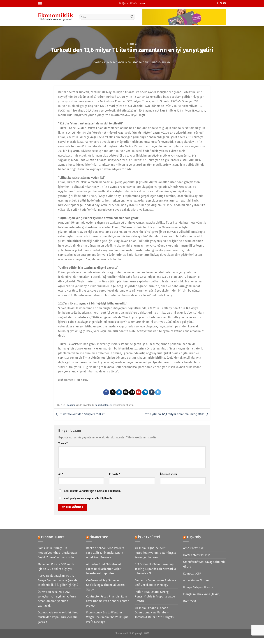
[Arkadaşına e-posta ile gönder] (132, 392)
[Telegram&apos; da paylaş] (158, 392)
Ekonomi (132, 44)
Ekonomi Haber (53, 537)
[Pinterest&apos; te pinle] (139, 392)
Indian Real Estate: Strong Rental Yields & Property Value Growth (155, 596)
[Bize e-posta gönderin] (224, 3)
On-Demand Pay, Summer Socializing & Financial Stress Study (105, 585)
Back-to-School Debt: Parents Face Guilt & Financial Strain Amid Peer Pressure (105, 552)
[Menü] (40, 3)
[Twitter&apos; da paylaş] (119, 392)
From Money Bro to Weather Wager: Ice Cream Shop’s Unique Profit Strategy (107, 617)
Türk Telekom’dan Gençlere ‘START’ (82, 414)
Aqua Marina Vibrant (196, 580)
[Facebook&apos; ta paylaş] (106, 392)
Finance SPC (99, 537)
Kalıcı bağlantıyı (103, 405)
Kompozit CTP (192, 573)
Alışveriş (194, 537)
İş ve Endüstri (149, 537)
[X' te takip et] (221, 3)
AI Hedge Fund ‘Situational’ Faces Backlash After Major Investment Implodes (104, 569)
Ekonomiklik (101, 62)
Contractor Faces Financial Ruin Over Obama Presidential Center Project (107, 601)
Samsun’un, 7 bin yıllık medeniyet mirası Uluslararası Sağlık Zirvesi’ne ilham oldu (57, 552)
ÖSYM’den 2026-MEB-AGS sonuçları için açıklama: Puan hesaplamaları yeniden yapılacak (57, 598)
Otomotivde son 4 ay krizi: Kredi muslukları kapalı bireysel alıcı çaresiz (58, 617)
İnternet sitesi (168, 474)
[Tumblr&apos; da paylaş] (152, 392)
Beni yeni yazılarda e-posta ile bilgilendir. (88, 498)
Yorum (63, 443)
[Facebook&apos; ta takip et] (218, 3)
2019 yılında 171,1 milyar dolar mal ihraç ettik (174, 414)
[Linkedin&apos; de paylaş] (145, 392)
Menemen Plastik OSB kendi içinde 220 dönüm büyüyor (56, 567)
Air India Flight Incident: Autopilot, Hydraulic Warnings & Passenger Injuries (155, 552)
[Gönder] (132, 17)
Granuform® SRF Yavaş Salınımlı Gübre (204, 564)
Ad (60, 474)
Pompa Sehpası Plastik (198, 587)
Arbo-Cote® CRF (193, 548)
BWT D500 (189, 601)
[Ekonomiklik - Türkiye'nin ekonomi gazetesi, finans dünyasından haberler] (56, 17)
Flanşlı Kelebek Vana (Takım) (201, 594)
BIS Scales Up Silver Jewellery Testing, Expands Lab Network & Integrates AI (155, 569)
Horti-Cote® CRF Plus (196, 555)
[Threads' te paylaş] (126, 392)
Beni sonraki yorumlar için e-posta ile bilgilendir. (92, 491)
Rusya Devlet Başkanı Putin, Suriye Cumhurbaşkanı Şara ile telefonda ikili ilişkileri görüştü (58, 580)
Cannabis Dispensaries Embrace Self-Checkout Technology (155, 583)
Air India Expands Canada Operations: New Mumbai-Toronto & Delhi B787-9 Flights (154, 612)
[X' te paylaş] (113, 392)
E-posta (114, 474)
